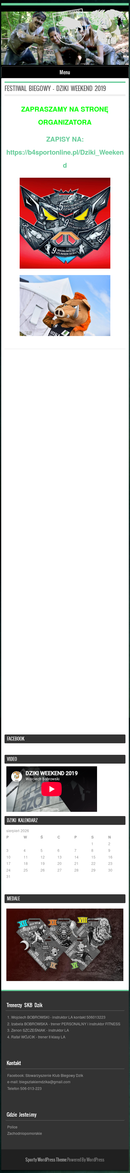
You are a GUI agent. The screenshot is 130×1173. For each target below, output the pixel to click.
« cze (10, 888)
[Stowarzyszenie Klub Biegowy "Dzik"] (89, 27)
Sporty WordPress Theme (46, 1159)
